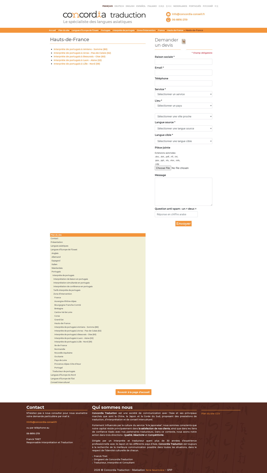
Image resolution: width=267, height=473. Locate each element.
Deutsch (119, 6)
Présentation (57, 242)
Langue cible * (164, 135)
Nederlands (180, 6)
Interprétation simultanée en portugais (71, 283)
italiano (152, 6)
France (161, 30)
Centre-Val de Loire (63, 312)
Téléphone (161, 78)
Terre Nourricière (155, 470)
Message (160, 175)
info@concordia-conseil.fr (42, 422)
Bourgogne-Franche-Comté (67, 305)
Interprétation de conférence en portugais (73, 286)
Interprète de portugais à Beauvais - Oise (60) (79, 56)
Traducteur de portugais (64, 371)
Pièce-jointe (162, 147)
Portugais (105, 30)
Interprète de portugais (123, 30)
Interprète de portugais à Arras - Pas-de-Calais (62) (82, 53)
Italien (54, 264)
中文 (216, 6)
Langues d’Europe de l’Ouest (85, 30)
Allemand (56, 257)
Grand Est (59, 319)
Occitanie (58, 356)
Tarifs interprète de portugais (66, 290)
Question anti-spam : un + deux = (175, 208)
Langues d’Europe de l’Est (63, 378)
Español (141, 6)
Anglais (55, 253)
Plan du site (63, 30)
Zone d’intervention (146, 30)
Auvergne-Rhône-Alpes (65, 301)
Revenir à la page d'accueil (133, 392)
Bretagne (58, 308)
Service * (160, 89)
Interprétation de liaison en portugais (70, 279)
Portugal (58, 367)
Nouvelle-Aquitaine (63, 353)
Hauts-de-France (175, 30)
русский (208, 6)
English (130, 6)
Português (195, 6)
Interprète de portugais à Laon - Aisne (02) (78, 60)
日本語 (161, 6)
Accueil (52, 30)
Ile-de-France (60, 345)
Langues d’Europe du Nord (63, 375)
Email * (159, 67)
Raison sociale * (165, 56)
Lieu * (158, 100)
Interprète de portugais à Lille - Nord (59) (77, 63)
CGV (217, 413)
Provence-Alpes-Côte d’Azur (67, 364)
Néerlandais (57, 268)
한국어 (169, 6)
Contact (54, 238)
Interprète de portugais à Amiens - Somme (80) (80, 49)
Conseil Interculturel (60, 382)
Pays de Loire (60, 360)
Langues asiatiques (59, 246)
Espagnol (56, 261)
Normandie (59, 349)
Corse (57, 316)
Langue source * (165, 122)
